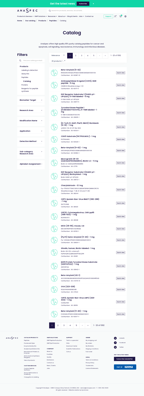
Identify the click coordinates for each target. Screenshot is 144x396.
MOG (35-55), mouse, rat (72, 226)
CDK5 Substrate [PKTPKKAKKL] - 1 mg (78, 136)
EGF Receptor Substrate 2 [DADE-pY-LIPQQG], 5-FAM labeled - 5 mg (78, 95)
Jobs (81, 16)
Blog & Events (72, 16)
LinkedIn (122, 338)
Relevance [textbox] (56, 55)
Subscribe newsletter (124, 359)
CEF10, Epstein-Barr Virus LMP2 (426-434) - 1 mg (78, 299)
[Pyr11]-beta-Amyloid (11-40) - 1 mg (77, 237)
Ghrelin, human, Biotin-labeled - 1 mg (78, 248)
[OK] (49, 11)
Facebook (122, 343)
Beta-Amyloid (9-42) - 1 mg (74, 147)
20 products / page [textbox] (58, 61)
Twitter (121, 347)
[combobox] (58, 55)
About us (61, 16)
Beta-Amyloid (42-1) (70, 275)
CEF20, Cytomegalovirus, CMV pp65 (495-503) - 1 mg (77, 213)
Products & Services (24, 16)
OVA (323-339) (68, 286)
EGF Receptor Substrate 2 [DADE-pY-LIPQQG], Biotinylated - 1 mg (78, 173)
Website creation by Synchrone (78, 390)
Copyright (39, 388)
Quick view (120, 73)
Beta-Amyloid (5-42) (71, 70)
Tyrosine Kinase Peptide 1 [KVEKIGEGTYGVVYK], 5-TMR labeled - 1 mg (79, 109)
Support (108, 16)
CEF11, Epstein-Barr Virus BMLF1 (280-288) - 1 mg (80, 200)
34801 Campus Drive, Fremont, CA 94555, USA (65, 388)
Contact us (89, 16)
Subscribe (83, 4)
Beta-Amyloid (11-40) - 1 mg (74, 311)
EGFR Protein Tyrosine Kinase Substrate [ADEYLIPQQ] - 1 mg (79, 263)
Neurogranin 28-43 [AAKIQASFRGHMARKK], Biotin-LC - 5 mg (79, 160)
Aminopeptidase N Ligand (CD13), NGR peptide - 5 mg (78, 82)
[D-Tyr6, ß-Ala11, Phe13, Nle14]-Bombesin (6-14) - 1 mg (80, 124)
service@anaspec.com (87, 388)
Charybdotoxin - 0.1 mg (72, 185)
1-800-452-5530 (103, 388)
